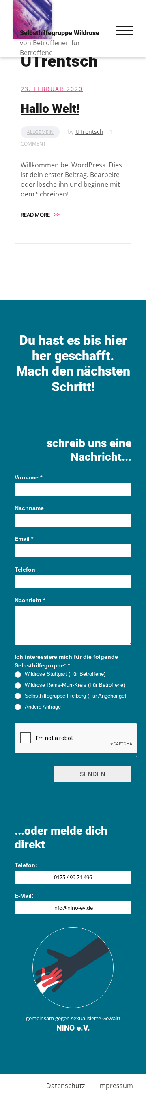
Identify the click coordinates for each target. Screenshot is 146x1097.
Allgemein (40, 132)
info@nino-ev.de (73, 907)
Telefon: (26, 865)
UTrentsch (89, 131)
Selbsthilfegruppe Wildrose (59, 33)
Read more (40, 214)
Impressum (115, 1085)
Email (24, 539)
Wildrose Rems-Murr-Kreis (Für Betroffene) (75, 685)
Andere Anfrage (43, 707)
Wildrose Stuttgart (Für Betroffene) (65, 674)
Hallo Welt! (50, 108)
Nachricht (30, 600)
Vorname (28, 477)
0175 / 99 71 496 (73, 877)
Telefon (25, 569)
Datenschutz (65, 1085)
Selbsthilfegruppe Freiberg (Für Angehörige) (75, 696)
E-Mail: (24, 895)
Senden (92, 774)
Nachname (29, 508)
